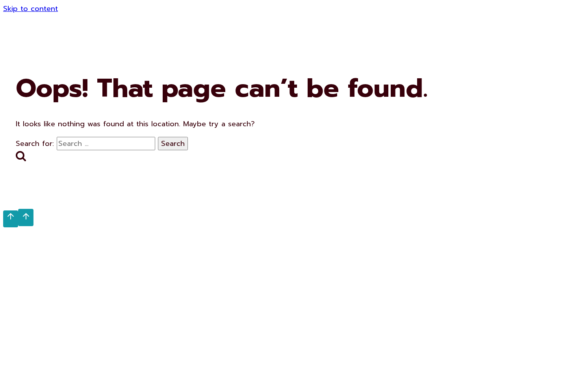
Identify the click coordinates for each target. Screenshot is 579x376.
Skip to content (30, 8)
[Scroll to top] (10, 218)
